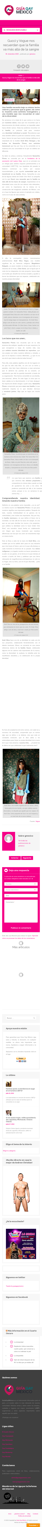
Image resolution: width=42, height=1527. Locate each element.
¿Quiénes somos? (19, 1514)
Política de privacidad (24, 1516)
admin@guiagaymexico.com (21, 1477)
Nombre (8, 884)
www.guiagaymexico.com (21, 1482)
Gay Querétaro (7, 1444)
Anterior (15, 858)
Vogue (38, 821)
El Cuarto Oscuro (8, 1432)
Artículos (9, 100)
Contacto (35, 1514)
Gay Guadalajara (8, 1448)
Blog (28, 1514)
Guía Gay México (21, 1520)
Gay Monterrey (7, 1452)
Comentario (10, 902)
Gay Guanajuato (7, 1436)
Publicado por (27, 54)
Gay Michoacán (7, 1440)
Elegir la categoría (9, 1151)
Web (7, 895)
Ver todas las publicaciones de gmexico (24, 843)
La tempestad (18, 1342)
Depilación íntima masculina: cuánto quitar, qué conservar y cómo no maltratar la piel (24, 1348)
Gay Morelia (6, 1456)
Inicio (20, 75)
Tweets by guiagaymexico (14, 1286)
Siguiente (27, 858)
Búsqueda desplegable (16, 30)
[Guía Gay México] (21, 10)
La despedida (18, 1355)
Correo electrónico (12, 890)
